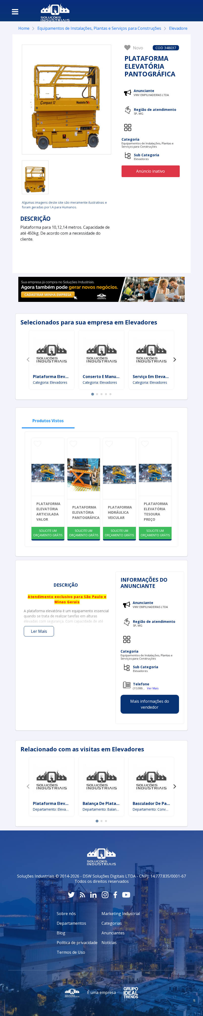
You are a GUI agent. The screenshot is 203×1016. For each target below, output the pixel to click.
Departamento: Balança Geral (101, 809)
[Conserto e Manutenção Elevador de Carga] (101, 353)
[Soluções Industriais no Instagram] (105, 894)
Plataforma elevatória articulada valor (48, 511)
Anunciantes (113, 933)
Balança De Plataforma (106, 803)
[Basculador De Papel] (151, 779)
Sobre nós (66, 913)
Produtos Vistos (48, 420)
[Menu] (15, 11)
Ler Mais (39, 631)
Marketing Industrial (121, 913)
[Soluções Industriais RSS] (82, 894)
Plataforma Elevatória (55, 376)
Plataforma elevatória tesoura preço (156, 511)
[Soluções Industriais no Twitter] (71, 895)
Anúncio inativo (150, 171)
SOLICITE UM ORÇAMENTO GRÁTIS (47, 533)
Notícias (109, 942)
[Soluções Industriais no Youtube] (126, 895)
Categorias (112, 923)
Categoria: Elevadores (50, 382)
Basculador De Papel (153, 803)
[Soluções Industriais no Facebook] (115, 894)
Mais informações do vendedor (149, 704)
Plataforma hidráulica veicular (120, 512)
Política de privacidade (77, 942)
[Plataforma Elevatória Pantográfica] (35, 177)
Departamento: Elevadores (52, 809)
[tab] (92, 394)
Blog (61, 933)
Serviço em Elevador (152, 376)
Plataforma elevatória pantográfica (86, 512)
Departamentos (71, 923)
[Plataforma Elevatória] (51, 353)
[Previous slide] (28, 360)
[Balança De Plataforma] (101, 779)
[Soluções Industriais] (52, 10)
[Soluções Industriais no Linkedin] (93, 895)
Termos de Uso (71, 952)
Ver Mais (152, 688)
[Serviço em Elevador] (151, 353)
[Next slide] (174, 360)
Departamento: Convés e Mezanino (151, 809)
